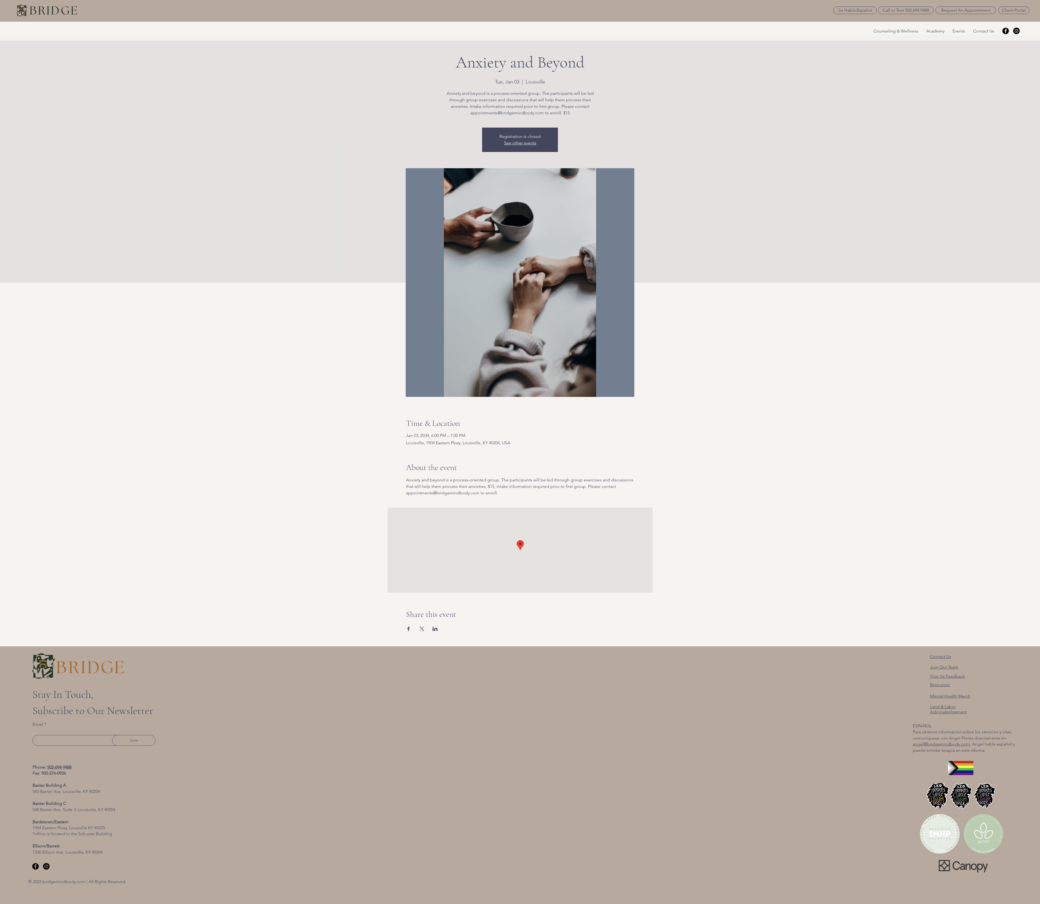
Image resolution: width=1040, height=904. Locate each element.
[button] (855, 10)
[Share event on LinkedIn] (435, 629)
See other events (520, 142)
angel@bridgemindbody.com (941, 744)
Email (37, 724)
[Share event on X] (421, 629)
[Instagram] (1016, 31)
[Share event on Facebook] (408, 629)
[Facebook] (1005, 31)
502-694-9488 (59, 767)
